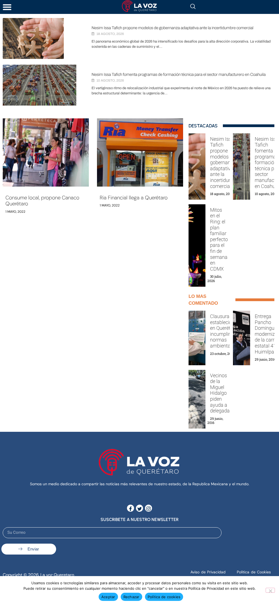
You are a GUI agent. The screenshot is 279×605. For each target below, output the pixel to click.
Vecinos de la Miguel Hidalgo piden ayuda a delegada (220, 393)
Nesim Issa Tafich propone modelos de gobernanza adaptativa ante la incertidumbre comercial (172, 28)
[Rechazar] (270, 590)
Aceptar (108, 597)
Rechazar (131, 597)
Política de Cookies (254, 572)
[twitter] (139, 508)
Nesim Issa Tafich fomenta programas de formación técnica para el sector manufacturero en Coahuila (179, 74)
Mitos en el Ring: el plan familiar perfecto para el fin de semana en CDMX (219, 239)
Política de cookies (164, 597)
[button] (7, 7)
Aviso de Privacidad (208, 572)
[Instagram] (148, 508)
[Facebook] (130, 508)
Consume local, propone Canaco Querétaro (42, 200)
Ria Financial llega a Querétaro (134, 197)
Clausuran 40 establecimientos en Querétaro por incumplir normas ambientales (228, 331)
